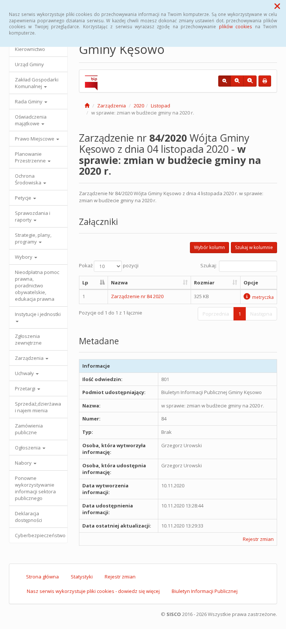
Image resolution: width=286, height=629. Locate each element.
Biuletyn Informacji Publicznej (205, 591)
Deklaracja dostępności (28, 516)
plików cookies (235, 26)
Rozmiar (204, 282)
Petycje (23, 197)
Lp (85, 282)
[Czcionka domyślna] (224, 81)
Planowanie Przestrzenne (31, 157)
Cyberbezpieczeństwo (40, 535)
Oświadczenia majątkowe (31, 120)
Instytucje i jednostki (38, 314)
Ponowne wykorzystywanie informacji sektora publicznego (35, 488)
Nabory (24, 462)
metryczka (263, 297)
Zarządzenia (30, 358)
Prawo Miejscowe (35, 138)
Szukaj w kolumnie (254, 247)
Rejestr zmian (258, 539)
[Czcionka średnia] (237, 81)
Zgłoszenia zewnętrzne (28, 339)
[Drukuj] (264, 81)
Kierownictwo (30, 49)
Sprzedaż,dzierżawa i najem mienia (38, 407)
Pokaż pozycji (109, 265)
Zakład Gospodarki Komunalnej (36, 83)
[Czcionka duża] (250, 81)
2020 (139, 105)
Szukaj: (208, 265)
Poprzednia (216, 313)
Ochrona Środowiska (28, 179)
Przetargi (25, 388)
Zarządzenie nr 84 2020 (137, 296)
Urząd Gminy (29, 64)
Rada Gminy (29, 101)
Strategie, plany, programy (33, 238)
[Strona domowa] (87, 105)
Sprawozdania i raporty (32, 216)
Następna (261, 313)
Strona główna (42, 576)
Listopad (160, 105)
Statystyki (82, 576)
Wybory (24, 257)
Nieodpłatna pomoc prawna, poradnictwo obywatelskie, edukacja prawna (37, 285)
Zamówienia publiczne (29, 429)
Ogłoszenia (28, 447)
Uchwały (25, 373)
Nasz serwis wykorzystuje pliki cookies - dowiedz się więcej (93, 591)
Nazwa (119, 282)
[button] (277, 6)
